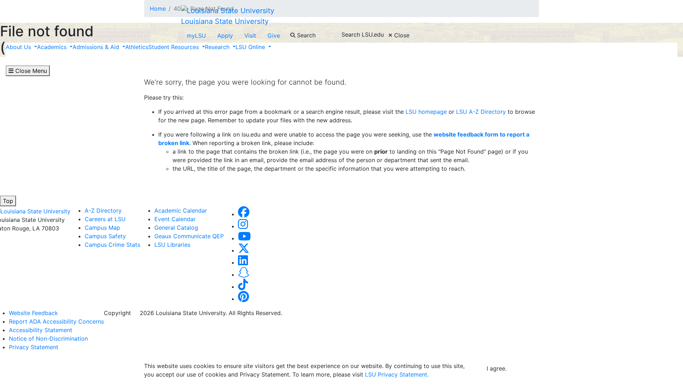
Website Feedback (33, 312)
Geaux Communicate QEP (189, 236)
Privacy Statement (33, 347)
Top (8, 200)
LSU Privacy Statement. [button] (397, 374)
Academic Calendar (180, 210)
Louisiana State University (225, 21)
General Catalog (176, 227)
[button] (243, 214)
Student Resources (174, 46)
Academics (52, 46)
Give (274, 35)
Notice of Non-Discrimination (48, 338)
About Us (19, 46)
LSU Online (251, 46)
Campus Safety (105, 236)
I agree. (497, 368)
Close (400, 35)
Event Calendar (175, 219)
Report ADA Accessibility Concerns (56, 321)
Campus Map (102, 227)
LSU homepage (426, 111)
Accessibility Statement (40, 330)
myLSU (196, 35)
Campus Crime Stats (112, 244)
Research (218, 46)
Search (305, 35)
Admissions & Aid (97, 46)
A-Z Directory (103, 210)
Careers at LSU (105, 219)
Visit (250, 35)
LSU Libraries (172, 244)
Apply (225, 35)
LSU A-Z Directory (480, 111)
